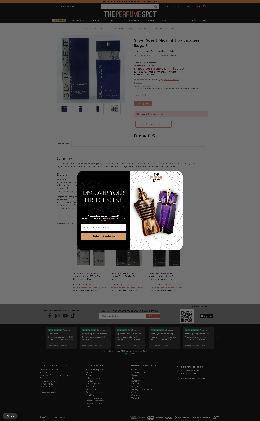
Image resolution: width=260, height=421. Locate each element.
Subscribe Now (103, 236)
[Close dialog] (179, 174)
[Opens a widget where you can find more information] (10, 416)
